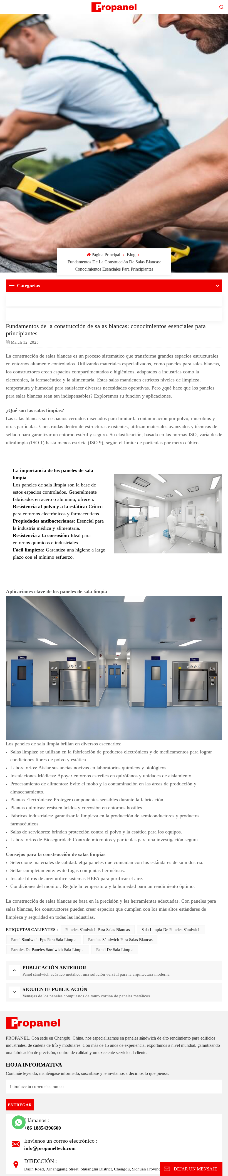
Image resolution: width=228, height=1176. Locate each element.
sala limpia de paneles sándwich (171, 930)
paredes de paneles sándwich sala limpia (48, 950)
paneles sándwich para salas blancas (97, 930)
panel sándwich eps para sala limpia (43, 940)
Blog (131, 254)
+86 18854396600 (42, 1128)
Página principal (105, 254)
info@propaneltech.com (50, 1148)
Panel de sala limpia (114, 950)
